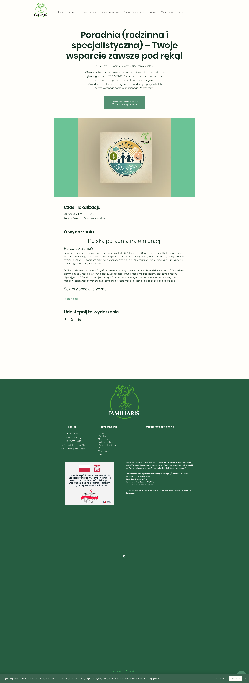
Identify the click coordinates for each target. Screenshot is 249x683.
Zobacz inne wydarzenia (124, 104)
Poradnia (102, 436)
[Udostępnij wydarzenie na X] (72, 319)
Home (101, 433)
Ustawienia (220, 678)
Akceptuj (236, 678)
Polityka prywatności (153, 678)
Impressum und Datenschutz (124, 671)
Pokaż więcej (71, 298)
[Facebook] (124, 556)
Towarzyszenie (104, 439)
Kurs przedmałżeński (107, 445)
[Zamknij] (245, 678)
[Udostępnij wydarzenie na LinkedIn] (79, 319)
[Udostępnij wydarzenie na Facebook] (65, 319)
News (100, 454)
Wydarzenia (103, 451)
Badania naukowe (106, 442)
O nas (100, 448)
